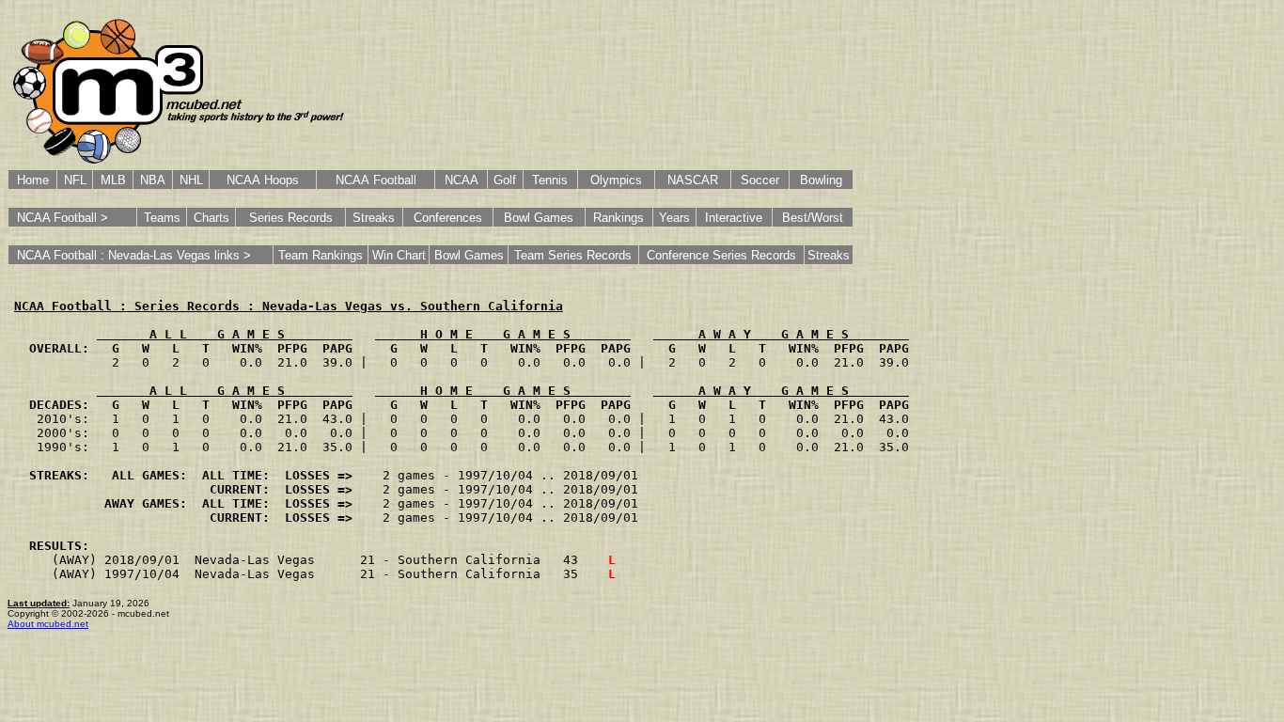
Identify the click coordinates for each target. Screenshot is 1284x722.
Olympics (616, 180)
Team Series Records (573, 255)
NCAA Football (376, 180)
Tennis (550, 180)
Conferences (448, 218)
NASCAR (692, 180)
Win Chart (399, 255)
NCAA (461, 180)
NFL (75, 180)
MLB (113, 180)
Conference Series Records (721, 255)
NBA (152, 180)
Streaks (373, 218)
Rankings (618, 218)
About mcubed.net (48, 624)
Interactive (733, 218)
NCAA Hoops (263, 180)
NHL (191, 180)
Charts (211, 218)
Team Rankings (320, 255)
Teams (162, 218)
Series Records (291, 218)
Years (674, 218)
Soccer (760, 180)
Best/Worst (812, 218)
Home (33, 180)
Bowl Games (538, 218)
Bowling (821, 180)
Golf (504, 180)
